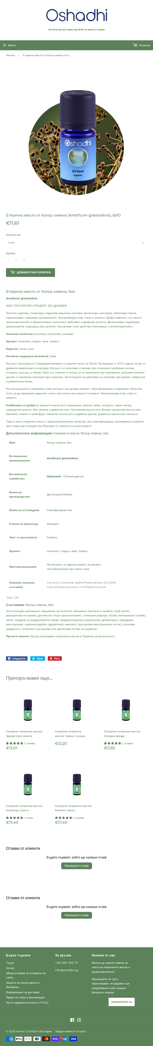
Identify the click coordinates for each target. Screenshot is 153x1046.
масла (75, 636)
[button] (15, 743)
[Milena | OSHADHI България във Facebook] (72, 1020)
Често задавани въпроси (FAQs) (27, 1002)
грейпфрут (38, 414)
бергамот (12, 414)
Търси (10, 963)
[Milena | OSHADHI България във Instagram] (79, 1020)
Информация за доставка (22, 992)
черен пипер (123, 405)
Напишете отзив (77, 866)
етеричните (62, 636)
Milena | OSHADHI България (34, 1031)
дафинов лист (60, 409)
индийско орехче (86, 414)
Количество (13, 235)
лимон (24, 414)
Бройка (10, 253)
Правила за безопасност (98, 636)
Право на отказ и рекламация (25, 997)
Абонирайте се (121, 1002)
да (36, 636)
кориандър (74, 405)
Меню (12, 45)
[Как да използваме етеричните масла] (34, 636)
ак (33, 636)
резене (43, 409)
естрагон (107, 405)
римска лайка (91, 405)
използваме (47, 636)
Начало (10, 55)
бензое (106, 409)
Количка (144, 45)
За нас (10, 968)
